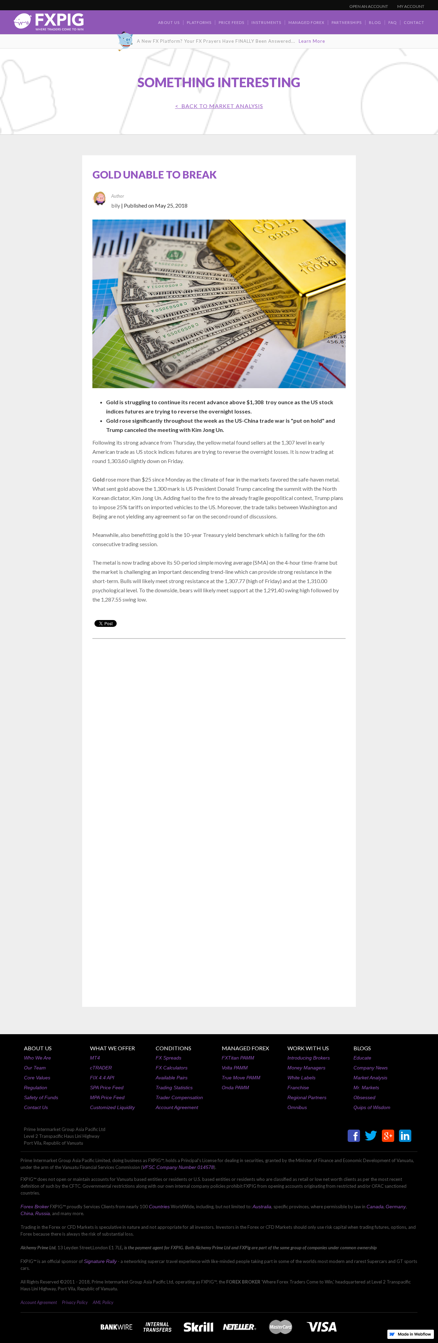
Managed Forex (306, 22)
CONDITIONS (173, 1048)
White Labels (301, 1077)
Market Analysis (370, 1077)
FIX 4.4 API (102, 1077)
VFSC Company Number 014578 (178, 1167)
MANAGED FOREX (245, 1048)
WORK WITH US (308, 1048)
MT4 (95, 1058)
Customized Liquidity (112, 1107)
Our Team (35, 1067)
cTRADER (101, 1067)
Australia (262, 1206)
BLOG (375, 22)
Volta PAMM (235, 1067)
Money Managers (306, 1067)
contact (414, 22)
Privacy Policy (75, 1302)
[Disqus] (219, 731)
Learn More (312, 41)
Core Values (37, 1077)
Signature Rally (100, 1261)
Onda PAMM (235, 1087)
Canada (375, 1206)
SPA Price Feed (107, 1087)
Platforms (199, 22)
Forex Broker (35, 1206)
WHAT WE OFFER (112, 1048)
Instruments (266, 22)
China (27, 1213)
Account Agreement (177, 1107)
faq (392, 22)
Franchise (298, 1087)
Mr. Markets (366, 1087)
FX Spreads (168, 1058)
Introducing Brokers (308, 1058)
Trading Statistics (174, 1087)
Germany (396, 1206)
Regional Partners (306, 1097)
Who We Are (37, 1058)
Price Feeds (231, 22)
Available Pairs (172, 1077)
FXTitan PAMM (238, 1058)
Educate (362, 1058)
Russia (42, 1213)
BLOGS (362, 1048)
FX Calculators (172, 1067)
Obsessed (364, 1097)
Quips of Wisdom (371, 1107)
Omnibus (297, 1107)
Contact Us (36, 1107)
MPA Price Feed (107, 1097)
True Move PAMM (241, 1077)
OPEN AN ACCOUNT (368, 6)
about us (169, 22)
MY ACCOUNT (410, 6)
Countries (159, 1206)
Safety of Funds (41, 1097)
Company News (370, 1067)
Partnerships (347, 22)
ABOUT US (38, 1048)
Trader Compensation (179, 1097)
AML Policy (103, 1302)
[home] (48, 23)
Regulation (35, 1087)
